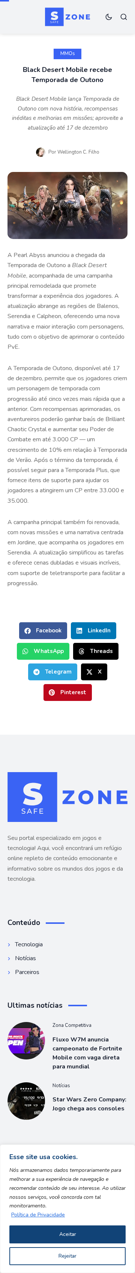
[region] (67, 1209)
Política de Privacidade (38, 1214)
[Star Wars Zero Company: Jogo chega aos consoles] (26, 1101)
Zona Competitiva (72, 1025)
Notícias (61, 1085)
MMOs (67, 53)
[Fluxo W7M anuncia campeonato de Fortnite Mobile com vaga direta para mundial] (26, 1040)
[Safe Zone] (67, 16)
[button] (43, 630)
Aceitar (67, 1234)
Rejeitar (67, 1256)
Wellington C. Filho (78, 152)
